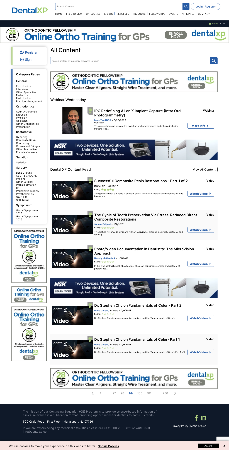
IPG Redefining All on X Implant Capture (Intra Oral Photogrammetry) (137, 113)
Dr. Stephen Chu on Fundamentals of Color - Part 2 (137, 305)
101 (149, 393)
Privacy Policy (180, 425)
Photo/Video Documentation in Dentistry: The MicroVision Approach (144, 251)
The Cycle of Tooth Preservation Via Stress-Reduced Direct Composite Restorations (145, 217)
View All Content (204, 169)
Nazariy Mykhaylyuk (104, 258)
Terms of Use (198, 425)
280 (165, 393)
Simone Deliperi (102, 224)
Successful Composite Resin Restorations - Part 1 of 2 (141, 181)
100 (139, 393)
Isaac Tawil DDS (102, 120)
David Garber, (101, 310)
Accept (208, 446)
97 (114, 393)
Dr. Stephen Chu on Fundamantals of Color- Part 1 (137, 339)
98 (122, 393)
